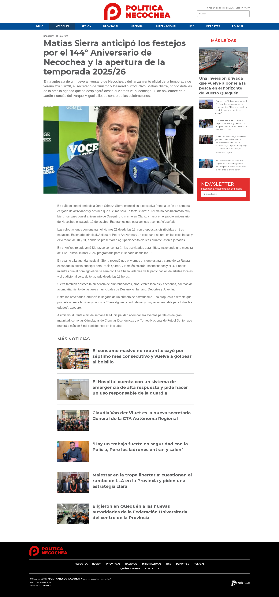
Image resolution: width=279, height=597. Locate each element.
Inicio (39, 26)
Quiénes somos (130, 568)
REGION (86, 26)
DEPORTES (213, 26)
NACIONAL (137, 26)
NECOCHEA (62, 26)
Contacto (152, 568)
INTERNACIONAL (166, 26)
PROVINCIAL (111, 26)
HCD (191, 26)
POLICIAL (238, 26)
